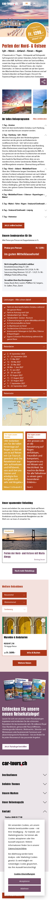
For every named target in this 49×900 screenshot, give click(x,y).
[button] (24, 775)
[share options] (43, 81)
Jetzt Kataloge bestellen (15, 747)
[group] (16, 102)
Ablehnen (24, 888)
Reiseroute (8, 393)
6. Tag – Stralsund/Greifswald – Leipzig (17, 210)
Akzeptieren (24, 881)
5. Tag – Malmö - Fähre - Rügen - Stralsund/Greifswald (23, 204)
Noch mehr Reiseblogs (24, 571)
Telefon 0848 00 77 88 (13, 817)
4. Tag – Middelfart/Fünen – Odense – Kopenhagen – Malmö (23, 196)
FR (34, 4)
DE (27, 4)
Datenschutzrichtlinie (17, 848)
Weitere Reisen (24, 663)
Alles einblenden (40, 119)
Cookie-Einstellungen (24, 874)
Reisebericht (9, 531)
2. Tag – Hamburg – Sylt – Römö (14, 135)
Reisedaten (9, 347)
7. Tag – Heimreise (9, 217)
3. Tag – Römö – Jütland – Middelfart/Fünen (19, 169)
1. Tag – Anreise (8, 125)
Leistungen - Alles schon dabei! (17, 300)
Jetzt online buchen (13, 225)
